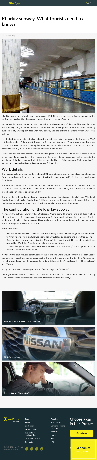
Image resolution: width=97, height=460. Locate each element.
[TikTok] (41, 449)
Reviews (54, 431)
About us (54, 419)
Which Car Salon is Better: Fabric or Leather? (22, 321)
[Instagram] (31, 449)
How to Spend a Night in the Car (17, 393)
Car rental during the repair (58, 427)
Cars (27, 419)
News (53, 435)
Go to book (81, 433)
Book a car (29, 426)
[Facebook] (26, 449)
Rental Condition (32, 429)
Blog (52, 438)
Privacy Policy (56, 422)
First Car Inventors (12, 357)
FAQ (53, 442)
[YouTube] (36, 449)
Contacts (29, 442)
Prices (27, 422)
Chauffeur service (32, 438)
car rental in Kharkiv (30, 278)
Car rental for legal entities (30, 434)
